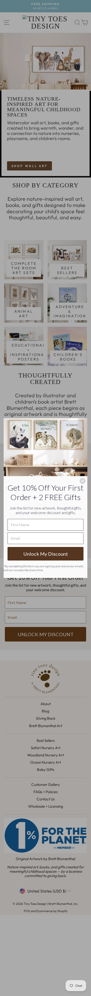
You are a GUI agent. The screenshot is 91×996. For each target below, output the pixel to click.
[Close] (82, 481)
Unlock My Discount (45, 554)
